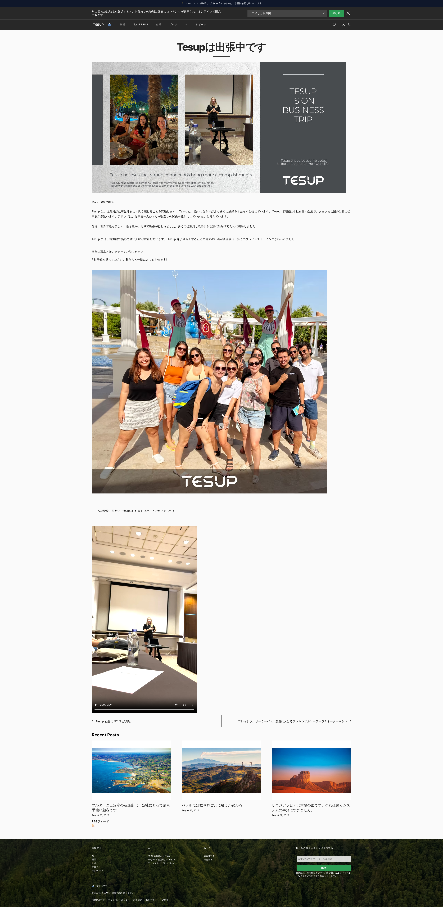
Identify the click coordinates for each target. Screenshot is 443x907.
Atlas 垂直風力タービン (159, 855)
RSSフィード (100, 821)
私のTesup (140, 24)
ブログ (173, 24)
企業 (158, 24)
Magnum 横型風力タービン (161, 859)
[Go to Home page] (102, 25)
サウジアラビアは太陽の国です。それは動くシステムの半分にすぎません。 (311, 807)
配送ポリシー (152, 900)
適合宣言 (208, 859)
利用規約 (137, 900)
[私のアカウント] (343, 24)
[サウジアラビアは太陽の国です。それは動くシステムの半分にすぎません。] (311, 770)
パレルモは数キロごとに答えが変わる (212, 805)
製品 (123, 24)
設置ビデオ (209, 855)
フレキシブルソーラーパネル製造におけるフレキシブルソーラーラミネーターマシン (292, 721)
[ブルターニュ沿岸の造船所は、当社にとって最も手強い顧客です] (131, 770)
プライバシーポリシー (119, 900)
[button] (221, 381)
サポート (201, 24)
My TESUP (97, 870)
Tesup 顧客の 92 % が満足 (113, 721)
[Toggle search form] (334, 24)
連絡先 (165, 900)
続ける (337, 13)
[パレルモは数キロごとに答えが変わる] (221, 770)
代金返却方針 (98, 900)
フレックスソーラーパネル (161, 863)
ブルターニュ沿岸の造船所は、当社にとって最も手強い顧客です (131, 807)
